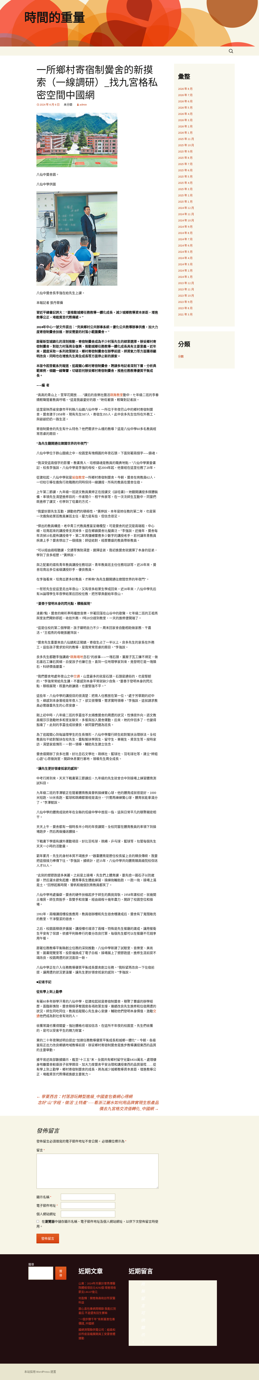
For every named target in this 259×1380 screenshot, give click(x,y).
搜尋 (31, 1264)
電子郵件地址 (47, 1206)
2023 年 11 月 (186, 289)
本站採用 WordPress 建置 (40, 1372)
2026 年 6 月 (185, 101)
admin (83, 104)
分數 (181, 356)
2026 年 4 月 (185, 114)
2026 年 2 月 (185, 126)
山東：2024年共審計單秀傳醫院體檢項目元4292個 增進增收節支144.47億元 (97, 1288)
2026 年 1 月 (185, 132)
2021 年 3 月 (185, 314)
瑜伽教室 (78, 477)
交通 (76, 676)
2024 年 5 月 (185, 252)
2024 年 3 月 (185, 264)
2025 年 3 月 (185, 189)
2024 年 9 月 (185, 226)
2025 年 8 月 (185, 158)
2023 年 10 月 (186, 295)
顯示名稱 (43, 1197)
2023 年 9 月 (185, 302)
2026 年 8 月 (185, 89)
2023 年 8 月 (185, 308)
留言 (40, 1150)
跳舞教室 (116, 395)
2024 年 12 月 (186, 208)
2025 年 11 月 (186, 139)
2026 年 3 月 (185, 120)
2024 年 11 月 (186, 214)
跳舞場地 (76, 657)
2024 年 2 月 (185, 270)
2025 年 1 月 (185, 201)
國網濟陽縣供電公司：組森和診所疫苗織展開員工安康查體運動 (97, 1334)
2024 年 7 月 (185, 239)
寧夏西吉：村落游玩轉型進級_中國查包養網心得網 (84, 1096)
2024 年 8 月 (185, 233)
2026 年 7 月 (185, 95)
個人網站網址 (46, 1214)
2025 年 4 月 (185, 183)
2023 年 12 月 (186, 283)
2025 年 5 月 (185, 176)
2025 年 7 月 (185, 164)
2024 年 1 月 (185, 277)
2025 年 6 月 (185, 170)
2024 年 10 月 (186, 220)
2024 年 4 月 (185, 258)
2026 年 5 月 (185, 107)
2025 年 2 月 (185, 195)
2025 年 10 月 (186, 145)
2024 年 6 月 (185, 245)
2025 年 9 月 (185, 151)
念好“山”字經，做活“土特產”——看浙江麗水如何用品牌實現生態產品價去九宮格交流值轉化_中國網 (98, 1105)
